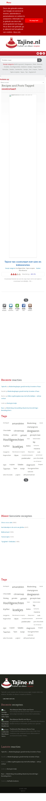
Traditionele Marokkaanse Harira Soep (22, 729)
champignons (32, 427)
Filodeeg (6, 435)
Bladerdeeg (31, 423)
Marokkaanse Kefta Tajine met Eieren (22, 709)
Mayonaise (31, 452)
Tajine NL (4, 386)
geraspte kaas (35, 435)
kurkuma (36, 445)
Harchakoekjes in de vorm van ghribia (12, 527)
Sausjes (25, 69)
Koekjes (30, 67)
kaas (28, 438)
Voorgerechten (33, 468)
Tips (26, 72)
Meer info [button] (16, 32)
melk (38, 452)
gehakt (23, 435)
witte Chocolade (7, 475)
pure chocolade (38, 458)
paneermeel (39, 455)
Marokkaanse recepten (18, 452)
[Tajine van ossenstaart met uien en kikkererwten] (23, 175)
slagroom (30, 465)
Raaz (2, 408)
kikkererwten (36, 438)
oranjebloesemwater (27, 455)
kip (34, 442)
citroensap (19, 431)
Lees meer (23, 285)
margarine (6, 452)
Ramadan (5, 69)
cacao (41, 423)
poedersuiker (26, 458)
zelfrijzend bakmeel (29, 475)
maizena (37, 449)
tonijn (22, 469)
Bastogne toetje (12, 403)
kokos (28, 446)
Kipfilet (6, 446)
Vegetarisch (32, 72)
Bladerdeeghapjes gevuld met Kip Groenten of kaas (25, 386)
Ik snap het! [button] (34, 20)
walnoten (30, 471)
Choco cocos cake (6, 522)
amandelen (18, 423)
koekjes (18, 447)
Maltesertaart (5, 532)
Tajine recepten (14, 72)
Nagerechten (37, 67)
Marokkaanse (23, 270)
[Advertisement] (17, 329)
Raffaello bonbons (13, 781)
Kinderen (24, 67)
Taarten (40, 69)
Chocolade (7, 430)
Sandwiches (18, 69)
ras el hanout (37, 461)
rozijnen (12, 464)
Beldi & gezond (19, 64)
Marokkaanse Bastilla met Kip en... (21, 719)
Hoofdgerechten (15, 67)
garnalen (14, 435)
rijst (4, 465)
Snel (30, 69)
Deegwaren (28, 64)
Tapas (22, 72)
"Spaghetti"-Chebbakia (8, 541)
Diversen (39, 64)
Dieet (34, 64)
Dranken (6, 67)
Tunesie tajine (5, 537)
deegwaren (33, 431)
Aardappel (6, 423)
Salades (11, 69)
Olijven (16, 455)
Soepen (34, 69)
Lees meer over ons (8, 699)
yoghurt (18, 475)
